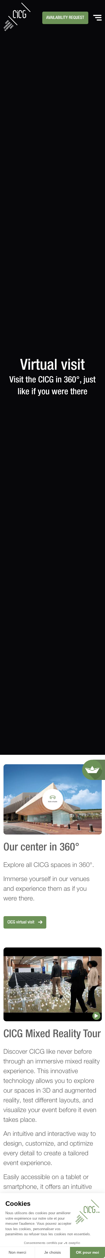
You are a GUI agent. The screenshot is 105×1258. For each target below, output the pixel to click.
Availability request (65, 18)
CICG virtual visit (22, 922)
